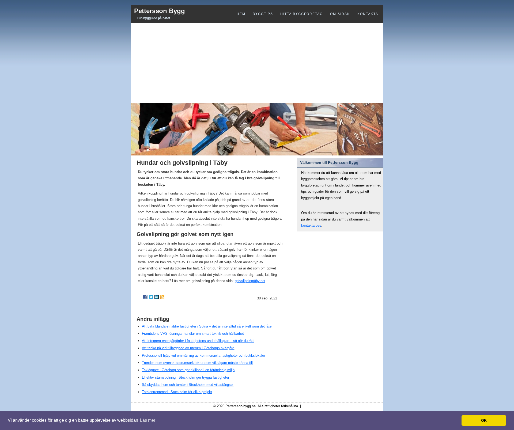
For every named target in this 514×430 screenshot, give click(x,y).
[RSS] (162, 297)
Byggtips (263, 14)
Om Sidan (340, 14)
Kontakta (367, 14)
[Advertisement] (257, 62)
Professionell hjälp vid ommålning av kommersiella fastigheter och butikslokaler (203, 355)
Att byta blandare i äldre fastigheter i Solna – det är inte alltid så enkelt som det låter (207, 326)
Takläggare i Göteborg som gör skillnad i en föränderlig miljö (188, 370)
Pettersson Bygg (159, 10)
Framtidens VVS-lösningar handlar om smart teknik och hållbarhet (193, 334)
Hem (241, 14)
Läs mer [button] (147, 420)
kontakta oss (311, 225)
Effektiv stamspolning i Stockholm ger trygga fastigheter (185, 377)
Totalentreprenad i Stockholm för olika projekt (177, 392)
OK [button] (484, 420)
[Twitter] (151, 297)
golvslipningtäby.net (250, 281)
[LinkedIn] (156, 297)
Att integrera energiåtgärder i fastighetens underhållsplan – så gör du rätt (198, 341)
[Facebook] (145, 297)
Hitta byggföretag (301, 14)
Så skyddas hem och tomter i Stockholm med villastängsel (187, 385)
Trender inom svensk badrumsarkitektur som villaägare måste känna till (197, 363)
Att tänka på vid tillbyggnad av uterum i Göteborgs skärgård (188, 348)
